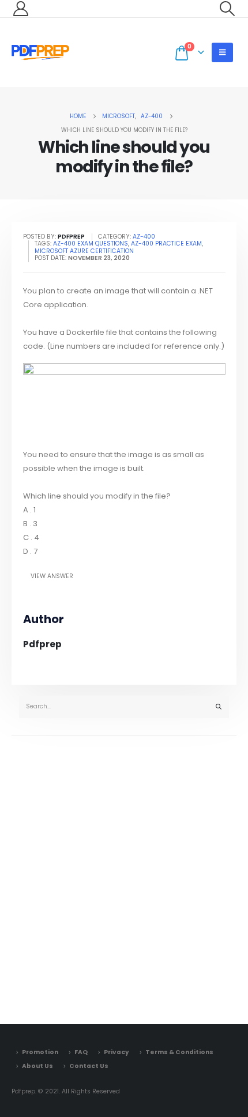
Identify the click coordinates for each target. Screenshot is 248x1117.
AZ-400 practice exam (166, 243)
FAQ (81, 1052)
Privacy (116, 1052)
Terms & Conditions (179, 1052)
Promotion (40, 1052)
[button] (227, 8)
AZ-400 (144, 236)
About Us (37, 1066)
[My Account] (20, 8)
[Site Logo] (40, 52)
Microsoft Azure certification (84, 251)
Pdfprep (42, 644)
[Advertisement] (124, 877)
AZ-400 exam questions (90, 243)
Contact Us (88, 1066)
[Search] (218, 707)
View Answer (52, 576)
